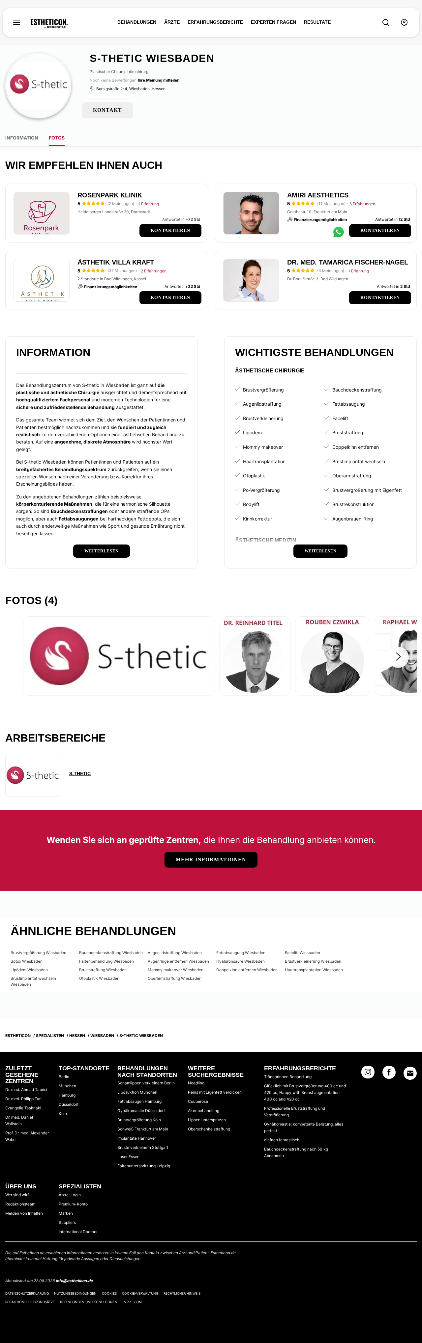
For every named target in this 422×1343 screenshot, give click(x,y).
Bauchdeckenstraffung (357, 390)
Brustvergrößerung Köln (139, 1119)
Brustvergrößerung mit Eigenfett (367, 490)
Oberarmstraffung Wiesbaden (174, 978)
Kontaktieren (170, 230)
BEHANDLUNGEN (136, 22)
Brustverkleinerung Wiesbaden (313, 961)
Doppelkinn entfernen (355, 447)
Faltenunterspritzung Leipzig (143, 1165)
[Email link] (410, 1073)
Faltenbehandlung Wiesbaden (106, 961)
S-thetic (80, 773)
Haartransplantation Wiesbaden (314, 969)
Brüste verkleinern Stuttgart (142, 1147)
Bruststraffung (347, 432)
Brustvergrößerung (263, 390)
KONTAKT (107, 110)
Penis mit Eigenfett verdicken (215, 1092)
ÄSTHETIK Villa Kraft (115, 262)
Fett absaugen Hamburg (139, 1101)
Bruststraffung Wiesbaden (103, 969)
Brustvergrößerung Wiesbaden (38, 952)
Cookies (109, 1293)
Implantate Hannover (136, 1138)
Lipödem (252, 432)
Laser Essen (128, 1156)
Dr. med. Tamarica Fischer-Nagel (347, 262)
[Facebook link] (389, 1074)
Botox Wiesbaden (27, 961)
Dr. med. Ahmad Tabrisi (26, 1089)
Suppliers (67, 1222)
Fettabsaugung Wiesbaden (240, 952)
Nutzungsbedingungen (75, 1293)
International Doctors (78, 1231)
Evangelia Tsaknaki (23, 1107)
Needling (196, 1082)
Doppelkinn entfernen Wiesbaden (247, 969)
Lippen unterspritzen (207, 1119)
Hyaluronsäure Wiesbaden (240, 961)
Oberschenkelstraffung (209, 1129)
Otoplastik (254, 475)
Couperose (198, 1101)
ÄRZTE (172, 22)
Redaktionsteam (20, 1204)
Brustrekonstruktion (353, 504)
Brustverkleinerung (263, 418)
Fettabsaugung (348, 404)
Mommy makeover (263, 447)
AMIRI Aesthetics (317, 195)
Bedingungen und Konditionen (88, 1302)
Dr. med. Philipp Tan (23, 1098)
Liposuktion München (137, 1092)
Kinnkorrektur (257, 518)
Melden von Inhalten (24, 1213)
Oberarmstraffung (351, 475)
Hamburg (67, 1095)
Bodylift (251, 504)
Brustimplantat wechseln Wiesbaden (33, 981)
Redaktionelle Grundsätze (30, 1302)
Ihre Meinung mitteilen (158, 80)
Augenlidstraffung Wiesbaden (175, 952)
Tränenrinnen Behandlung (288, 1076)
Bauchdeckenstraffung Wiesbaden (111, 952)
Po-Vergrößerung (261, 490)
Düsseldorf (68, 1104)
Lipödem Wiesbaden (29, 969)
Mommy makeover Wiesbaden (175, 969)
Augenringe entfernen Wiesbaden (178, 961)
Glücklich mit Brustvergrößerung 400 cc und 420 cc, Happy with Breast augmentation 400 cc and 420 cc (305, 1092)
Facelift (340, 418)
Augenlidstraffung (262, 404)
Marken (66, 1213)
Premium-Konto (73, 1204)
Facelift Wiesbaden (302, 952)
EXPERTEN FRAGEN (273, 22)
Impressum (132, 1302)
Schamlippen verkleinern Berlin (146, 1082)
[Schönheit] (49, 23)
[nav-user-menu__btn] (404, 22)
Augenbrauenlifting (352, 518)
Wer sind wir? (17, 1194)
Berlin (64, 1076)
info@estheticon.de (74, 1280)
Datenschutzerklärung (27, 1293)
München (67, 1085)
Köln (63, 1113)
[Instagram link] (368, 1074)
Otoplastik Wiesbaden (99, 978)
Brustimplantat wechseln (358, 461)
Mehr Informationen (211, 859)
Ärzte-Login (70, 1194)
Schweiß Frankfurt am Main (142, 1129)
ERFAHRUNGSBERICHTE (215, 22)
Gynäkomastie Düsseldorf (141, 1110)
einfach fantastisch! (282, 1139)
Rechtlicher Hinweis (182, 1293)
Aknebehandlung (203, 1110)
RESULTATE (317, 22)
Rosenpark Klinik (109, 195)
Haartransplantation (264, 461)
